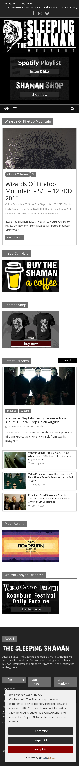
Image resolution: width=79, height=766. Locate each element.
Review (62, 209)
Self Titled (21, 213)
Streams (25, 410)
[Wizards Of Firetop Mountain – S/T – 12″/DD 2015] (39, 130)
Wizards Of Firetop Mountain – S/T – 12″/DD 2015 (38, 191)
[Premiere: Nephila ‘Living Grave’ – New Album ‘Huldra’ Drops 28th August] (39, 369)
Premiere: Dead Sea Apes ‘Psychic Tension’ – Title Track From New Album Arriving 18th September (49, 498)
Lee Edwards (36, 426)
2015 (59, 204)
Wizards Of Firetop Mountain (43, 213)
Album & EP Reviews (17, 174)
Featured (12, 410)
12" (54, 204)
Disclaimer (8, 689)
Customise (40, 731)
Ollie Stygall (41, 204)
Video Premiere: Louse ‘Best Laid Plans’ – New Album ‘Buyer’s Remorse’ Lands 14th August (51, 477)
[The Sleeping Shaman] (6, 109)
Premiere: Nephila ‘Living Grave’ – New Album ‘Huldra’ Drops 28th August (35, 420)
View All (67, 360)
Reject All (41, 740)
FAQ (5, 695)
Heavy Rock (26, 209)
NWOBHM (38, 209)
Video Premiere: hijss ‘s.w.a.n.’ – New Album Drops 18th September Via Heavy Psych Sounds (50, 456)
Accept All (40, 749)
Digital (15, 209)
